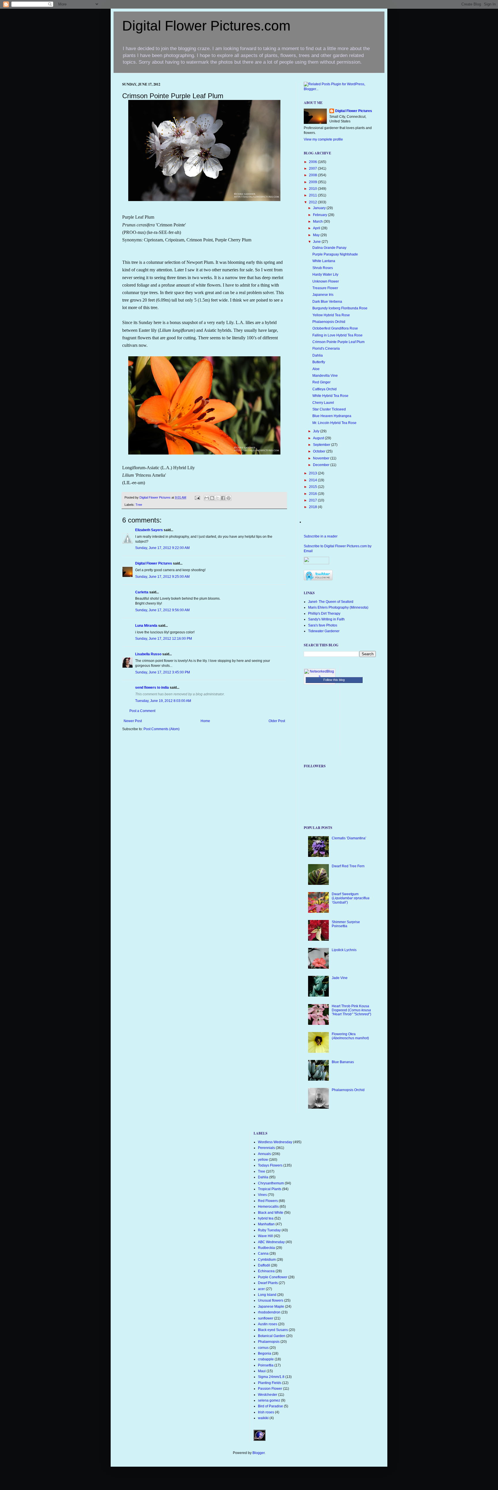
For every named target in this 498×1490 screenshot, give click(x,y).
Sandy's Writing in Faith (326, 619)
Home (205, 721)
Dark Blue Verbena (327, 302)
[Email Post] (197, 497)
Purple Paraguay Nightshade (335, 254)
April (317, 228)
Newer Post (133, 721)
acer (261, 1289)
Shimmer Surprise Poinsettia (346, 924)
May (316, 235)
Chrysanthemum (271, 1183)
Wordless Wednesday (275, 1142)
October (319, 451)
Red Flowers (268, 1201)
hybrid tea (265, 1218)
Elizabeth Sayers (149, 530)
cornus (263, 1348)
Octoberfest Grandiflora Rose (335, 328)
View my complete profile (323, 139)
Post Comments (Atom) (162, 729)
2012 (313, 202)
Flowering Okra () (350, 1036)
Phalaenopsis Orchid (328, 322)
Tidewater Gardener (323, 631)
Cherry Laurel (323, 403)
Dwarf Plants (268, 1283)
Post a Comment (142, 711)
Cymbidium (267, 1260)
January (320, 208)
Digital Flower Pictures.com (206, 25)
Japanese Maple (271, 1307)
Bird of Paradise (270, 1406)
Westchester (267, 1395)
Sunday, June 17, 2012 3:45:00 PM (162, 672)
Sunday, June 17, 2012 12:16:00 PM (163, 639)
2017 (313, 500)
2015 (313, 487)
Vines (262, 1195)
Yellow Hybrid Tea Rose (331, 315)
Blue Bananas (343, 1062)
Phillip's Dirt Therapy (324, 613)
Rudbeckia (266, 1248)
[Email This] (207, 498)
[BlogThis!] (212, 498)
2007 (313, 168)
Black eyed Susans (273, 1330)
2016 (313, 494)
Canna (263, 1254)
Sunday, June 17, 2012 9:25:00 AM (162, 577)
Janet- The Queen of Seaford (330, 602)
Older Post (277, 721)
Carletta (141, 592)
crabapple (266, 1359)
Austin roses (267, 1324)
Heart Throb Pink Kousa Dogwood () (351, 1010)
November (321, 458)
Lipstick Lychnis (344, 950)
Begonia (264, 1353)
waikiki (263, 1418)
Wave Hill (265, 1236)
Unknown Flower (325, 281)
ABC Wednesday (271, 1242)
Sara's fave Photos (322, 625)
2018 (313, 507)
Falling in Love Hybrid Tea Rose (337, 335)
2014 (313, 480)
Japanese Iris (322, 295)
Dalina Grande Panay (329, 248)
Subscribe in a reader (320, 536)
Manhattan (266, 1224)
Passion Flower (270, 1389)
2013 (313, 473)
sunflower (265, 1318)
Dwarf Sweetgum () (350, 898)
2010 (313, 189)
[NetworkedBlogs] (319, 676)
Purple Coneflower (272, 1277)
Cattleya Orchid (324, 389)
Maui (262, 1371)
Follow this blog (334, 679)
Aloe (316, 369)
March (318, 221)
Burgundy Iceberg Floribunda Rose (339, 308)
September (322, 445)
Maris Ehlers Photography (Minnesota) (338, 607)
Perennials (266, 1148)
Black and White (270, 1213)
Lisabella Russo (148, 654)
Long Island (267, 1295)
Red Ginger (321, 382)
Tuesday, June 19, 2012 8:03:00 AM (163, 701)
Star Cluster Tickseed (329, 409)
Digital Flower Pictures (155, 497)
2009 (313, 182)
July (316, 431)
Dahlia (317, 355)
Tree (138, 504)
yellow (263, 1160)
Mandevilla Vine (325, 376)
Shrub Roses (322, 268)
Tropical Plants (269, 1189)
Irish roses (266, 1412)
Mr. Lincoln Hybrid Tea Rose (334, 423)
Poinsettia (265, 1365)
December (321, 465)
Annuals (264, 1154)
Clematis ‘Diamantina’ (349, 838)
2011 (313, 195)
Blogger (258, 1453)
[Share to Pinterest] (228, 498)
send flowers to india (152, 688)
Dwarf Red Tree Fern (348, 866)
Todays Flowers (270, 1165)
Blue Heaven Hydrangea (331, 416)
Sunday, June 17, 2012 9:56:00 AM (162, 610)
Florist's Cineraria (326, 349)
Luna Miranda (146, 626)
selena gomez (269, 1400)
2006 (313, 162)
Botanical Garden (271, 1336)
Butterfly (318, 362)
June (317, 242)
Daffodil (264, 1265)
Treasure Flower (325, 288)
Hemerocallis (268, 1207)
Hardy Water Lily (325, 274)
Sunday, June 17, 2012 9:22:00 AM (162, 548)
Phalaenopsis (269, 1342)
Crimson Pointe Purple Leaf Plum (338, 342)
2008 (313, 175)
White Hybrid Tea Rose (330, 396)
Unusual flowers (270, 1300)
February (320, 215)
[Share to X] (217, 498)
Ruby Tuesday (269, 1230)
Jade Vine (340, 978)
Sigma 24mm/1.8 (271, 1377)
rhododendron (269, 1312)
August (319, 438)
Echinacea (266, 1271)
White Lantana (323, 261)
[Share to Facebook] (223, 498)
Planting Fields (269, 1383)
